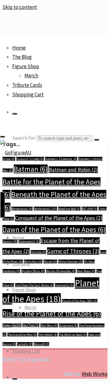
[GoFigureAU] (15, 152)
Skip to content (19, 7)
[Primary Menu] (2, 205)
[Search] (14, 114)
